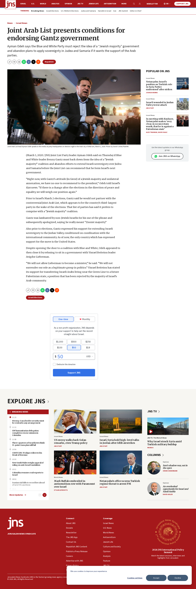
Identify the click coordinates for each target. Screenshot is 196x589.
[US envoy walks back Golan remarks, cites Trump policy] (75, 421)
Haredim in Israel (104, 11)
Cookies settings (134, 578)
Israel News (21, 23)
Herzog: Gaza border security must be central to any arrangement (28, 422)
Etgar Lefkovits (61, 490)
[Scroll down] (45, 495)
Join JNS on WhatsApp (169, 156)
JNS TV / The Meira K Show (157, 438)
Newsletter (152, 4)
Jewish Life (94, 3)
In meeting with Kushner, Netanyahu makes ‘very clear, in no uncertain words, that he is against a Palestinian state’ (160, 123)
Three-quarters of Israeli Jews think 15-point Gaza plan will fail (28, 444)
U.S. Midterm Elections (70, 11)
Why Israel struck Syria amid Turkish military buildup (164, 443)
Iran (114, 11)
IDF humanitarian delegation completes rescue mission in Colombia (25, 432)
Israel (23, 3)
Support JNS (182, 3)
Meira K (150, 448)
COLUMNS (154, 455)
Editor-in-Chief (135, 11)
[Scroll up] (40, 495)
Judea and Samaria (88, 11)
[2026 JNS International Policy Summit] (168, 531)
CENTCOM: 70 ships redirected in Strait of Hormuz (27, 454)
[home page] (10, 4)
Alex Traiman (151, 132)
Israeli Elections (52, 11)
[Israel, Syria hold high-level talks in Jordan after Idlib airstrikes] (121, 421)
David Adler (168, 494)
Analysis (55, 3)
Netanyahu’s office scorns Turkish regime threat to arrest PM (120, 482)
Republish (49, 62)
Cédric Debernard (170, 471)
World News (58, 477)
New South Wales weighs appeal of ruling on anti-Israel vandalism (27, 464)
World (43, 3)
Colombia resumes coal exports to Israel (27, 473)
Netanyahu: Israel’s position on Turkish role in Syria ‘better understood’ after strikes (159, 85)
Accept (156, 578)
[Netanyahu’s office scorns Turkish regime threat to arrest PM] (121, 462)
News (10, 23)
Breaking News (20, 411)
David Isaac (162, 132)
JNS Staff (150, 108)
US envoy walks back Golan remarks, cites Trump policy (70, 441)
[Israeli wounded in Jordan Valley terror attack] (183, 104)
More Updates (16, 495)
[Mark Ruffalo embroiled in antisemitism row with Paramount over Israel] (75, 462)
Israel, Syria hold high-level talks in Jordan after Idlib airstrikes (119, 441)
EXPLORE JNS (27, 401)
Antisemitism (110, 3)
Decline (178, 578)
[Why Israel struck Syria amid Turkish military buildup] (168, 426)
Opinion (68, 3)
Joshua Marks (152, 93)
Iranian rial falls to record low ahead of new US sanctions (28, 483)
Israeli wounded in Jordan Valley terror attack (160, 103)
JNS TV (80, 3)
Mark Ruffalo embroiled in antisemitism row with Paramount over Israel (74, 483)
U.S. (33, 3)
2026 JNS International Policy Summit (168, 551)
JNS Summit (123, 11)
